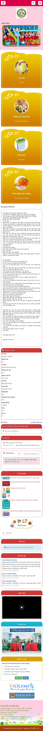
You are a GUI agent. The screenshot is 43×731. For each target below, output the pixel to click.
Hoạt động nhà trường (21, 193)
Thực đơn (21, 155)
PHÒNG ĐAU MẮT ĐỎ (18, 488)
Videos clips (21, 593)
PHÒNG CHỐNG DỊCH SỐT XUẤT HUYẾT (24, 500)
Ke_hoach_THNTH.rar (12, 431)
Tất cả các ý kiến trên (10, 674)
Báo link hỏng (37, 422)
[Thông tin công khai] (21, 106)
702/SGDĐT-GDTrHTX (9, 560)
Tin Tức (21, 78)
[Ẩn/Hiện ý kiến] (19, 453)
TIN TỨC (9, 533)
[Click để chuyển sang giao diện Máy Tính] (6, 723)
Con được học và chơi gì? (11, 666)
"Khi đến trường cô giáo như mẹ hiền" (15, 669)
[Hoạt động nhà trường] (21, 183)
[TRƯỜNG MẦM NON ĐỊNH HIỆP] (21, 13)
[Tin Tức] (21, 67)
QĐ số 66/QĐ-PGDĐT (9, 581)
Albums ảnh (22, 624)
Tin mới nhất (22, 473)
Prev (5, 641)
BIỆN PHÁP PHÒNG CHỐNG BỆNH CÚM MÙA (26, 511)
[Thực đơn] (21, 144)
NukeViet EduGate (16, 728)
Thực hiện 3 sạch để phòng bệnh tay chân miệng (25, 478)
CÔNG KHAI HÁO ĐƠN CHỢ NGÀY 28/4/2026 (25, 482)
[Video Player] (21, 607)
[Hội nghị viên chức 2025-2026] (21, 641)
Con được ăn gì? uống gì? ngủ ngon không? (17, 671)
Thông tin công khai (21, 116)
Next (39, 641)
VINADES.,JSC (34, 728)
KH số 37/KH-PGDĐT (9, 574)
